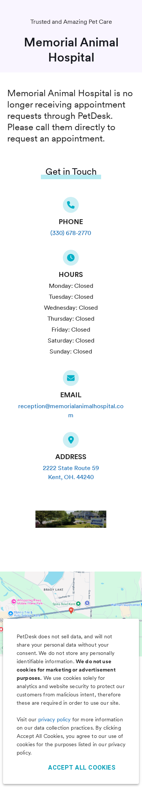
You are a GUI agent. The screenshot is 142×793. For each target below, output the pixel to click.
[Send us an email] (71, 380)
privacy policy (54, 719)
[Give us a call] (71, 207)
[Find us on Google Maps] (71, 442)
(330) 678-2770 (70, 233)
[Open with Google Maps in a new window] (71, 614)
